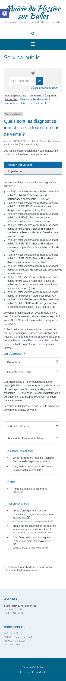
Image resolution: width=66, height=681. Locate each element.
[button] (33, 44)
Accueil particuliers (16, 95)
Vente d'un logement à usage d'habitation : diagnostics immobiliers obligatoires (34, 514)
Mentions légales (39, 672)
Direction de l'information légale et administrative (29, 567)
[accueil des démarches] (33, 72)
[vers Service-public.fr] (44, 88)
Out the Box (38, 667)
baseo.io (35, 570)
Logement (36, 95)
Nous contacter (12, 644)
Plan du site (24, 672)
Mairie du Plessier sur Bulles (33, 12)
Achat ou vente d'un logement (30, 488)
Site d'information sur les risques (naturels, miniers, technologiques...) (33, 539)
